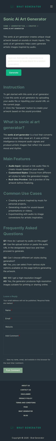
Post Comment (13, 370)
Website (9, 327)
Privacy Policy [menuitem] (25, 398)
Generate (13, 72)
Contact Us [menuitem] (25, 390)
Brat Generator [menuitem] (26, 411)
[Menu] (51, 6)
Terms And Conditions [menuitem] (26, 403)
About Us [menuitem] (26, 386)
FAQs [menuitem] (26, 407)
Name (8, 310)
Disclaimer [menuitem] (25, 394)
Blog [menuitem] (26, 415)
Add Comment (12, 336)
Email (8, 318)
